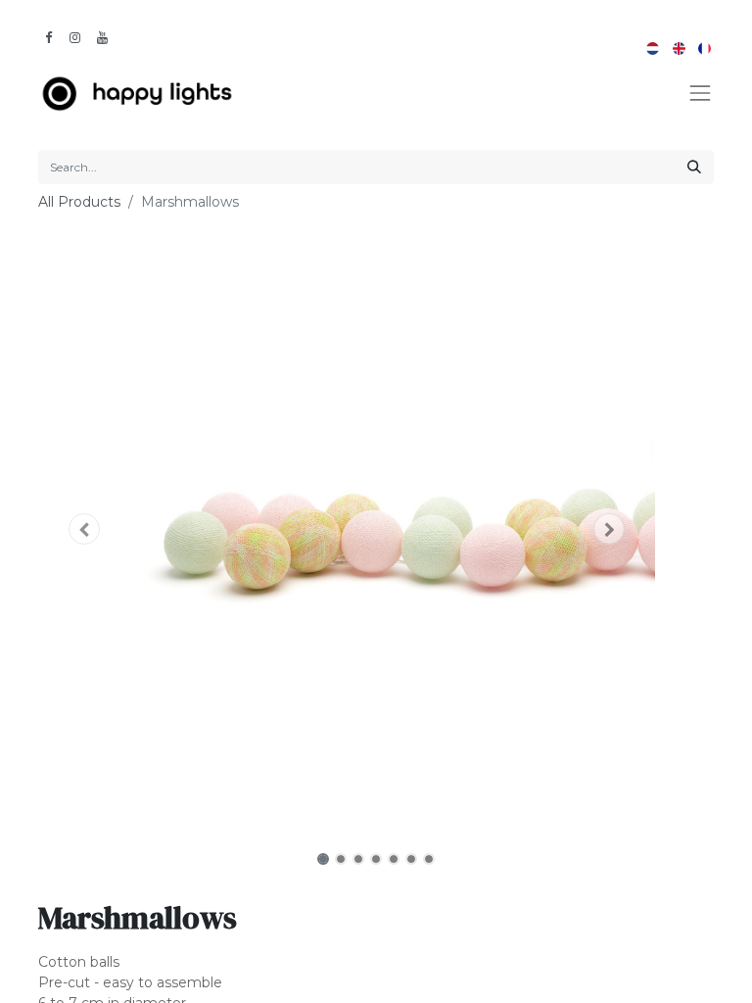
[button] (84, 529)
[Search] (694, 167)
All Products (79, 202)
